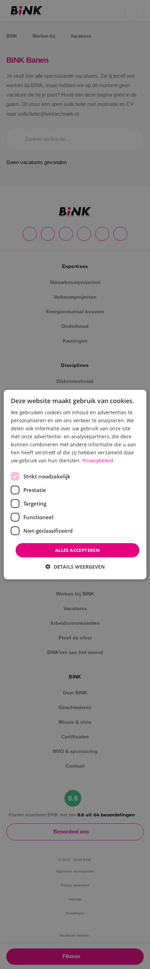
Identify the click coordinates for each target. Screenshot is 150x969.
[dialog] (75, 484)
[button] (75, 567)
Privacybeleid (97, 460)
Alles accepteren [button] (77, 550)
